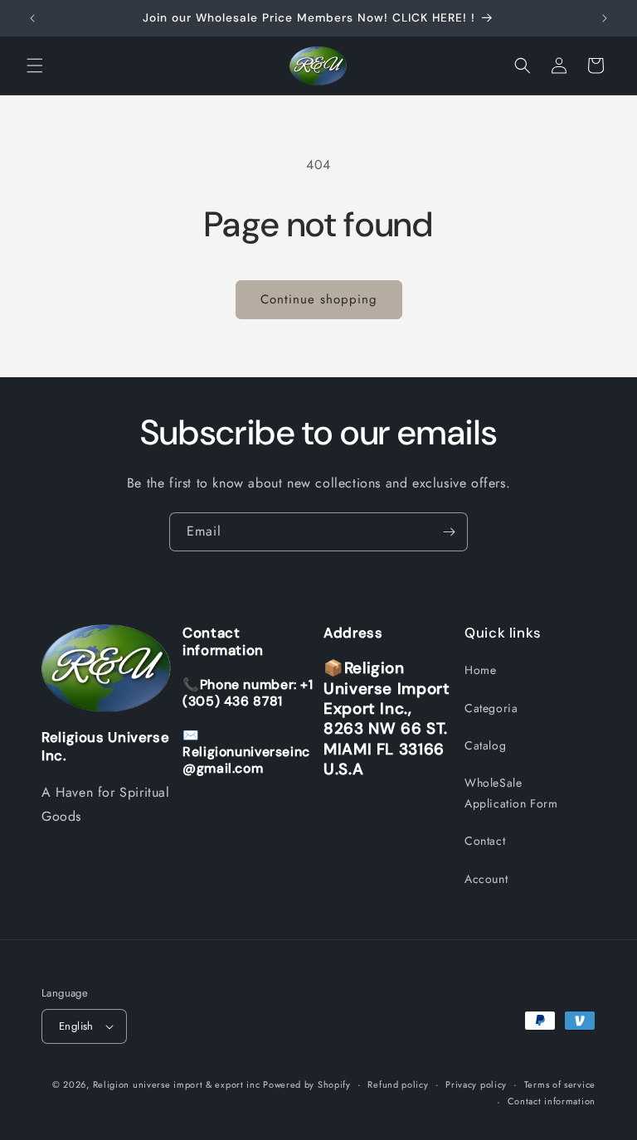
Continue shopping (318, 299)
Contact (484, 840)
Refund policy (397, 1084)
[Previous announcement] (32, 18)
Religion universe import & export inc (178, 1084)
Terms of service (560, 1084)
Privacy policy (476, 1084)
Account (486, 879)
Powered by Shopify (307, 1084)
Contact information (552, 1101)
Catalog (485, 745)
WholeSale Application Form (511, 793)
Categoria (491, 708)
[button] (35, 65)
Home (480, 670)
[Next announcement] (604, 18)
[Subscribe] (448, 531)
